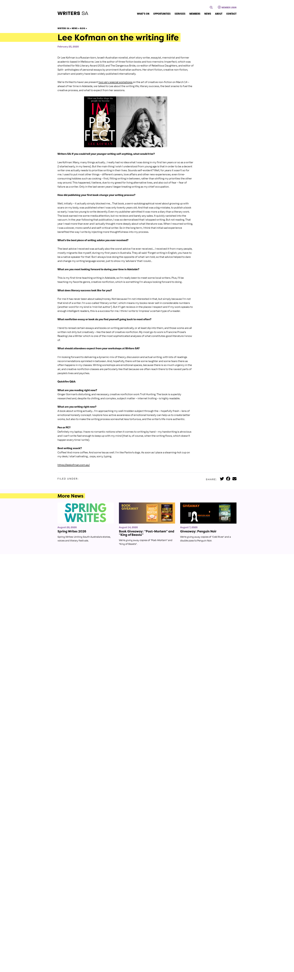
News (207, 13)
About (218, 13)
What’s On (143, 13)
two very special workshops (116, 82)
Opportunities (162, 13)
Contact (231, 13)
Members (194, 13)
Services (180, 13)
